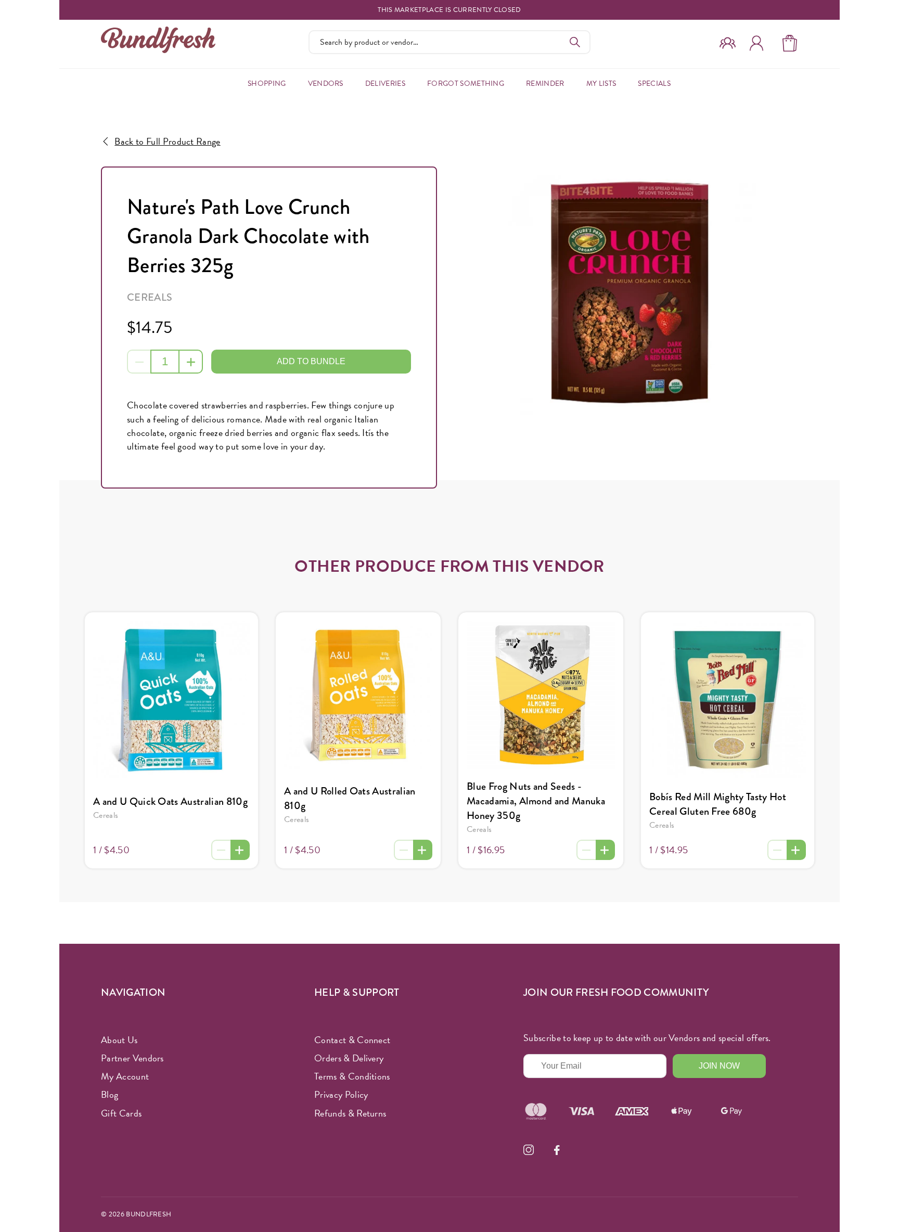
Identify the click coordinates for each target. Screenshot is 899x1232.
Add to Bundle (311, 361)
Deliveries (385, 83)
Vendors (325, 83)
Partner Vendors (132, 1058)
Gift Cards (121, 1113)
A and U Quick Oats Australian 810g (170, 801)
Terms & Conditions (352, 1076)
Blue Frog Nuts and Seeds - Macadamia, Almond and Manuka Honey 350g (536, 801)
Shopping (267, 83)
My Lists (601, 83)
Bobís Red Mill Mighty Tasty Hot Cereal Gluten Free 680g (717, 804)
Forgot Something (465, 83)
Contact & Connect (352, 1040)
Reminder (545, 83)
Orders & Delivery (348, 1058)
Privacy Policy (341, 1094)
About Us (119, 1040)
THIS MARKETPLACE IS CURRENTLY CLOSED (449, 10)
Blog (109, 1094)
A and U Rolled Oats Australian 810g (350, 798)
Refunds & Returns (350, 1113)
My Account (125, 1076)
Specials (654, 83)
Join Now (719, 1065)
